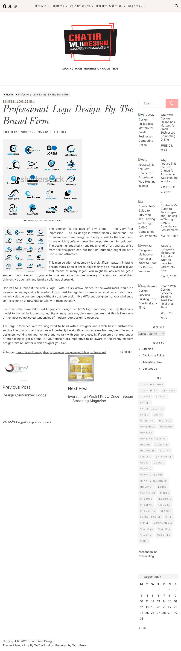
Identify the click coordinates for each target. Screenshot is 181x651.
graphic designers (153, 481)
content (146, 433)
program (146, 505)
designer (58, 352)
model (164, 493)
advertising (148, 390)
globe (144, 463)
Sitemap (147, 349)
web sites (164, 535)
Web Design (135, 6)
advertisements (151, 384)
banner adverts (151, 409)
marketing (147, 493)
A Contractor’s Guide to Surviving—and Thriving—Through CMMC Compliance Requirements (169, 216)
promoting (148, 511)
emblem (83, 352)
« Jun (142, 628)
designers (71, 352)
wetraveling (146, 556)
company (166, 427)
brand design (33, 352)
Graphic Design (80, 6)
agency (145, 396)
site (169, 517)
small (144, 523)
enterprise (164, 457)
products (164, 499)
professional (98, 352)
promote (164, 505)
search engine (150, 517)
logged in (23, 422)
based (144, 415)
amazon (161, 396)
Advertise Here (152, 362)
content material (153, 439)
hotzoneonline (147, 552)
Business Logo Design (19, 101)
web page (146, 529)
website (145, 535)
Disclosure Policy (153, 355)
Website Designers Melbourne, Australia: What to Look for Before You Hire (167, 258)
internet (146, 487)
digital (165, 451)
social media (163, 523)
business (165, 421)
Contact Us (149, 368)
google (159, 463)
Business (58, 6)
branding (146, 421)
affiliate (168, 390)
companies (147, 427)
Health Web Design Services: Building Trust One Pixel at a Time (168, 296)
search (166, 511)
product (146, 499)
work (144, 541)
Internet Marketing (109, 6)
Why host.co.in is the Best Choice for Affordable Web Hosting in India (169, 170)
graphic (145, 469)
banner (145, 403)
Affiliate (40, 6)
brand (20, 352)
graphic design (151, 475)
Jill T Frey (58, 132)
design (47, 352)
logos (162, 487)
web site (164, 529)
